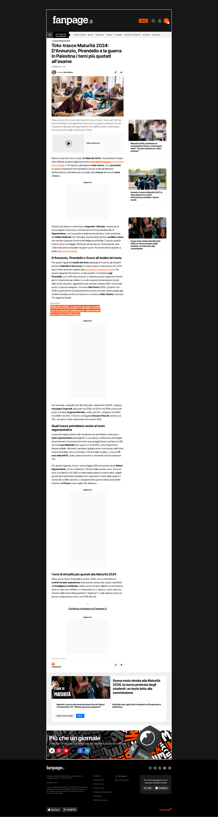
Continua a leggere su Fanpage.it (88, 608)
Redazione (97, 796)
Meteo (90, 35)
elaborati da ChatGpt (67, 251)
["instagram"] (59, 751)
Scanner (118, 35)
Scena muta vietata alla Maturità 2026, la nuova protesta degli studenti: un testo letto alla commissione (136, 687)
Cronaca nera (79, 35)
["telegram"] (87, 751)
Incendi (109, 35)
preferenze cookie (100, 800)
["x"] (73, 751)
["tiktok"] (52, 751)
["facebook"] (80, 751)
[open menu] (50, 35)
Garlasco (156, 35)
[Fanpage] (55, 768)
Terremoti (99, 35)
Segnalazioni (98, 780)
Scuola (63, 658)
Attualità (61, 34)
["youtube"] (66, 751)
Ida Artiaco (68, 72)
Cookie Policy (98, 788)
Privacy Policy (99, 784)
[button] (121, 72)
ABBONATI (143, 21)
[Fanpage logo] (70, 21)
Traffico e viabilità (132, 35)
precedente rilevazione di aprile (100, 269)
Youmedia (97, 776)
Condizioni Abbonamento (103, 792)
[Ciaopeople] (165, 810)
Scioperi (146, 35)
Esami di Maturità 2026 (62, 41)
